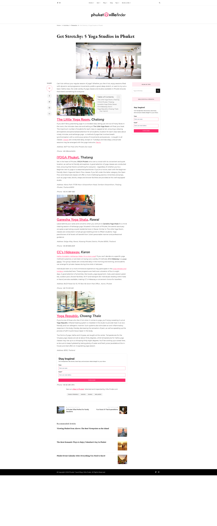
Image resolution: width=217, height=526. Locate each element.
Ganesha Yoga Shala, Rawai (107, 104)
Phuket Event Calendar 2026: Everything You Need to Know (81, 456)
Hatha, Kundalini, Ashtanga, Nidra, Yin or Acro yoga (76, 256)
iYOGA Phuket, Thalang (105, 102)
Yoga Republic (67, 316)
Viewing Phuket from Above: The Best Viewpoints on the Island (83, 428)
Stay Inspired (104, 111)
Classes (66, 140)
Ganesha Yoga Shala (72, 219)
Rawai (90, 394)
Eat (98, 2)
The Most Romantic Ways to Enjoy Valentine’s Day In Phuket (81, 442)
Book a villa (125, 2)
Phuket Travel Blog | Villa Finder (80, 472)
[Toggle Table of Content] (117, 97)
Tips (116, 2)
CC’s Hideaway (68, 252)
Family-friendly (73, 394)
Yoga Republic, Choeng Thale (107, 109)
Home (91, 2)
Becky (98, 142)
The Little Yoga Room (73, 119)
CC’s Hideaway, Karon (104, 106)
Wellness (98, 394)
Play (104, 2)
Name (59, 365)
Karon (83, 394)
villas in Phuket (78, 389)
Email (60, 371)
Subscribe (92, 380)
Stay (111, 2)
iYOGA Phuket (68, 157)
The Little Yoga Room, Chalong (108, 100)
